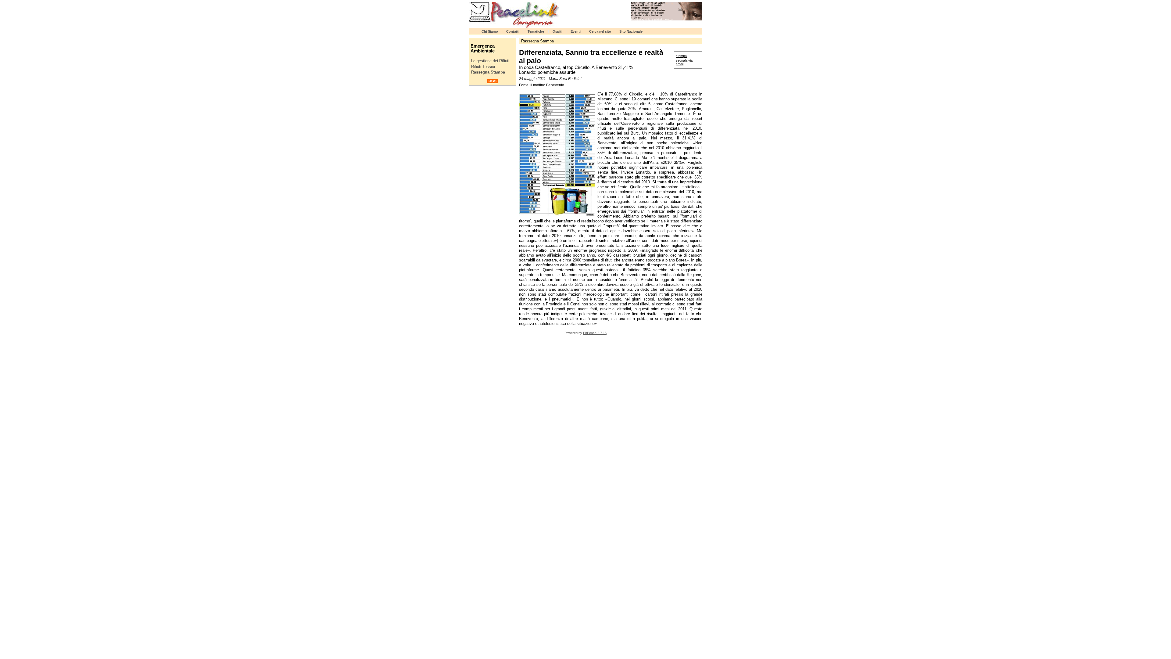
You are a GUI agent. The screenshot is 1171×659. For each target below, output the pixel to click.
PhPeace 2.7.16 (595, 333)
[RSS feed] (492, 82)
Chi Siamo (490, 31)
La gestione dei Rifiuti (490, 61)
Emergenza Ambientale (483, 48)
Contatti (512, 31)
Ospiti (557, 31)
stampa (681, 56)
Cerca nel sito (600, 31)
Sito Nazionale (631, 31)
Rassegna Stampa (488, 72)
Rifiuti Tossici (483, 66)
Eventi (576, 31)
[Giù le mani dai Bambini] (666, 19)
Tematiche (536, 31)
